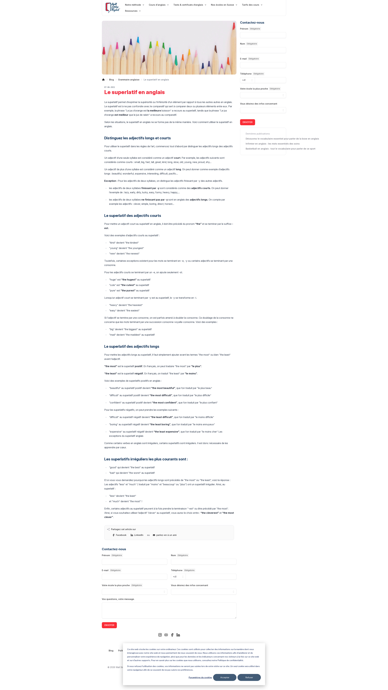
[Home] (103, 79)
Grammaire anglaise (128, 79)
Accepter (224, 677)
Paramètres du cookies (200, 677)
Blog (111, 79)
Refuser (249, 677)
